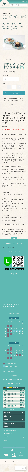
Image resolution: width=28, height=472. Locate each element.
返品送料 (6, 426)
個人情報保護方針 (8, 433)
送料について (7, 412)
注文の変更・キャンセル (10, 423)
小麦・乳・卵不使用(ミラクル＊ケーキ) (12, 15)
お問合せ (6, 440)
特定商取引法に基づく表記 (10, 430)
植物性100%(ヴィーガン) (15, 17)
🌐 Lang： (18, 468)
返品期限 (6, 419)
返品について (7, 416)
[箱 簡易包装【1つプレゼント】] (11, 79)
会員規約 (6, 437)
